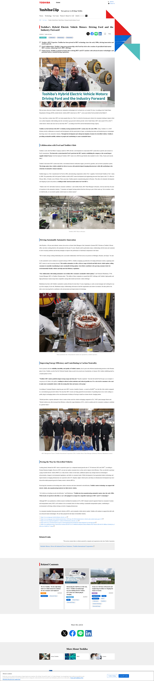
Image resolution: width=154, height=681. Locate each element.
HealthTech (103, 601)
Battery (102, 598)
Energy (104, 596)
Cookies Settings (112, 676)
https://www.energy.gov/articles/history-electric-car (53, 517)
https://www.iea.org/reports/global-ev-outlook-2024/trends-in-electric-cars (59, 520)
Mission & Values (53, 596)
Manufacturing (60, 37)
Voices (41, 16)
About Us (68, 16)
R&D (68, 599)
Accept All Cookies (123, 676)
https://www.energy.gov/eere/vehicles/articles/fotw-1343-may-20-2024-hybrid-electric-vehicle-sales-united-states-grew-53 (71, 519)
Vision (62, 16)
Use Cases (56, 16)
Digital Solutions (96, 596)
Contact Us (112, 3)
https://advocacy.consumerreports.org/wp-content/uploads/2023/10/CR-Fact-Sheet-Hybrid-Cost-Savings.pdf (68, 522)
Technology (48, 16)
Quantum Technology (97, 603)
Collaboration (52, 37)
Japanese (112, 1)
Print (110, 33)
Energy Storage (76, 599)
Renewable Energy (71, 602)
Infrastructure (44, 596)
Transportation (69, 37)
